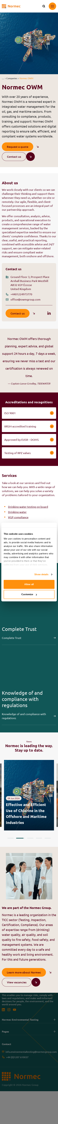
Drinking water (17, 512)
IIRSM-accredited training (20, 426)
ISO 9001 (10, 413)
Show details (41, 574)
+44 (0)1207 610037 (17, 1057)
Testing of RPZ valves (17, 452)
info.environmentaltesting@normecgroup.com (31, 1051)
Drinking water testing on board (28, 506)
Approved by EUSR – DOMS (21, 439)
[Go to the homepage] (11, 6)
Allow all (29, 584)
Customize (27, 594)
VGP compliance (18, 517)
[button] (3, 78)
